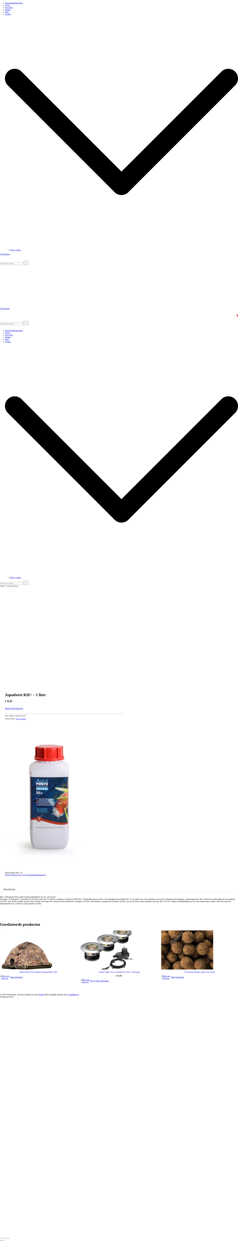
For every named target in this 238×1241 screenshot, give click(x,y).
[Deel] (6, 1238)
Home (2, 586)
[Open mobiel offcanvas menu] (1, 320)
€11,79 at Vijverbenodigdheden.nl (32, 875)
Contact (8, 14)
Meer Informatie (14, 709)
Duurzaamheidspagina (14, 3)
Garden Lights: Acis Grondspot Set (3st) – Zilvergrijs (119, 972)
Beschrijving (9, 889)
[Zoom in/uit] (1, 1238)
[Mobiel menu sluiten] (1, 326)
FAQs (8, 5)
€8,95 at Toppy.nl (12, 875)
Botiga (41, 995)
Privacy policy (15, 250)
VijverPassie (5, 254)
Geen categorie (12, 586)
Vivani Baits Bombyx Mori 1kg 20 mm (199, 972)
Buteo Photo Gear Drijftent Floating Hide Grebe (38, 972)
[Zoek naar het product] (25, 263)
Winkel (8, 10)
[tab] (9, 889)
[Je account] (1, 314)
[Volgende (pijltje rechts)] (3, 1240)
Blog (7, 12)
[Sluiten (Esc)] (8, 1238)
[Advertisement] (119, 283)
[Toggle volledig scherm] (3, 1238)
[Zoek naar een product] (2, 260)
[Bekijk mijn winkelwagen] (1, 318)
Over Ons (9, 7)
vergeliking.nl (73, 995)
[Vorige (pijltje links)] (1, 1240)
